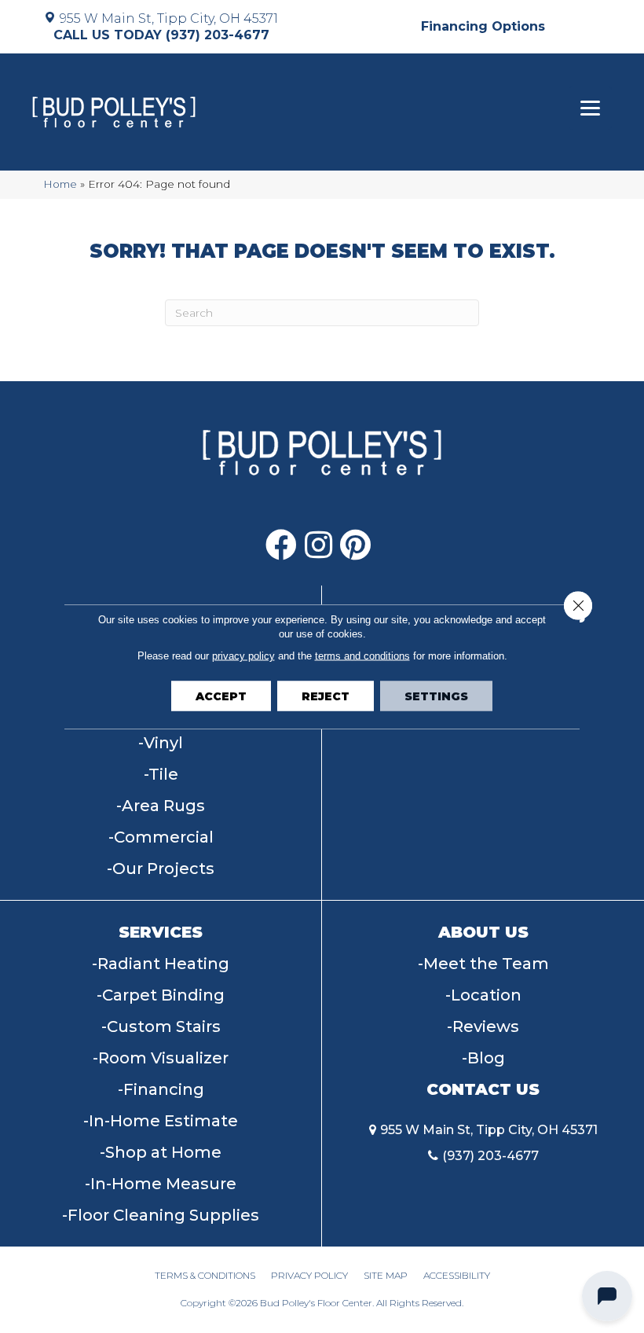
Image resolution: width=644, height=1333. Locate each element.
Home (60, 184)
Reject (325, 696)
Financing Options (483, 26)
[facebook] (281, 545)
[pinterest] (355, 545)
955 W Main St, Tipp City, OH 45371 (169, 18)
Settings (436, 696)
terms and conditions (362, 656)
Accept (221, 696)
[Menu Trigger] (590, 108)
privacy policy (243, 656)
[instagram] (318, 545)
